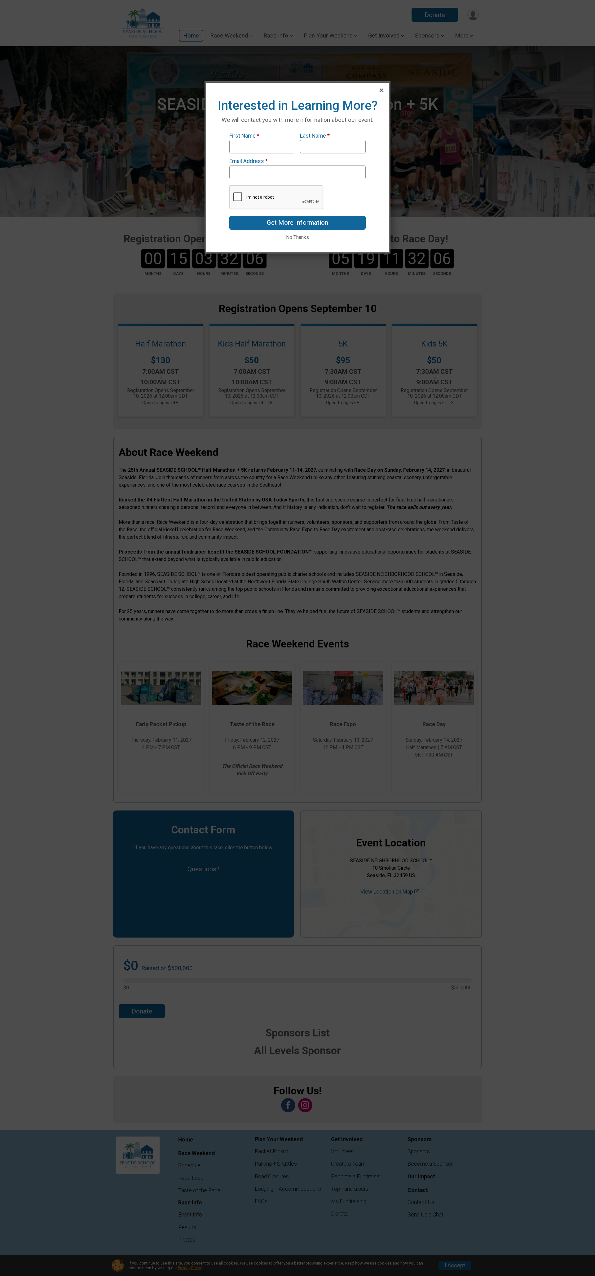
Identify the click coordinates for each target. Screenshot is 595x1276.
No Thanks (297, 237)
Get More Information (297, 222)
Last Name (315, 136)
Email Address (248, 161)
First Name (244, 136)
